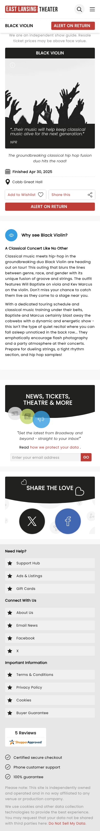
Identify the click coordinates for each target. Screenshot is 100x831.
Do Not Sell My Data (67, 823)
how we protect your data (55, 447)
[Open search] (79, 9)
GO (86, 457)
